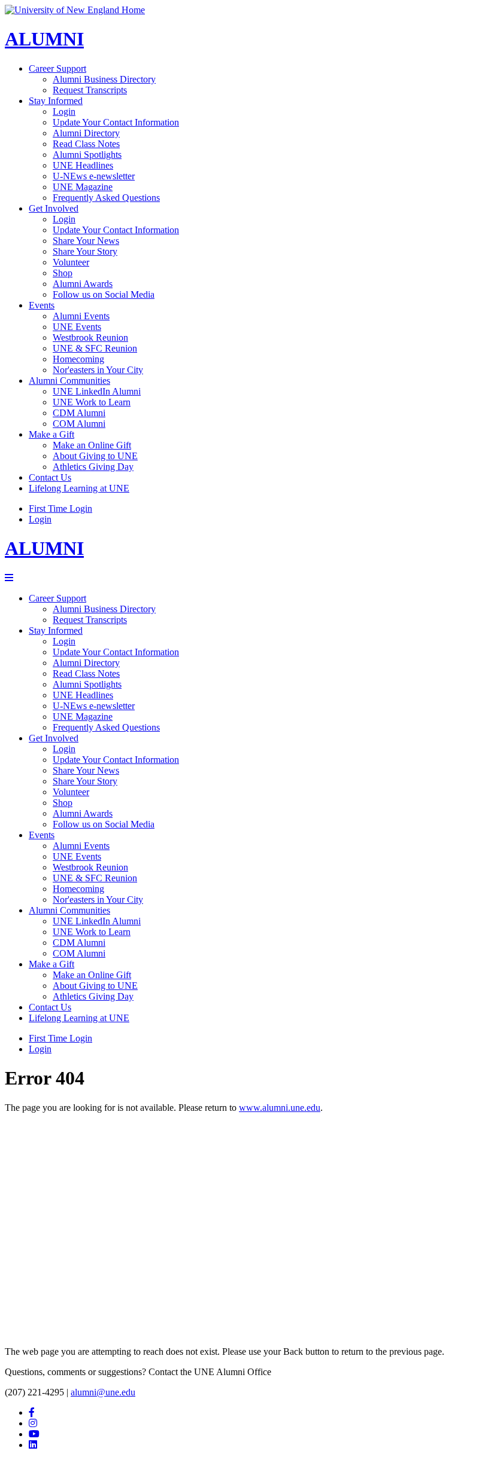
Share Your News (86, 241)
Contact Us (50, 477)
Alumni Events (81, 316)
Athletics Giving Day (93, 467)
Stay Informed (56, 101)
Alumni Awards (83, 284)
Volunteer (71, 262)
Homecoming (78, 359)
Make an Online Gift (92, 445)
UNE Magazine (83, 187)
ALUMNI (44, 39)
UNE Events (77, 327)
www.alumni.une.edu (279, 1107)
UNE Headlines (83, 165)
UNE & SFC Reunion (95, 348)
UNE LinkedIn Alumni (97, 391)
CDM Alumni (79, 413)
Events (41, 305)
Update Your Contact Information (116, 122)
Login (64, 111)
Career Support (57, 68)
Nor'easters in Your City (98, 370)
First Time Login (60, 508)
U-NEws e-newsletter (94, 176)
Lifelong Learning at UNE (79, 488)
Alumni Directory (86, 133)
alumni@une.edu (103, 1392)
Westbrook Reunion (90, 337)
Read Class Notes (86, 144)
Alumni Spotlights (87, 154)
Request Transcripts (90, 90)
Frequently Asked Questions (106, 198)
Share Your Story (85, 251)
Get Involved (53, 208)
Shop (62, 273)
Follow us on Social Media (103, 294)
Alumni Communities (69, 380)
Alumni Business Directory (104, 79)
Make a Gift (51, 434)
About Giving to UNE (95, 456)
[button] (9, 578)
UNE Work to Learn (92, 402)
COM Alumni (79, 424)
